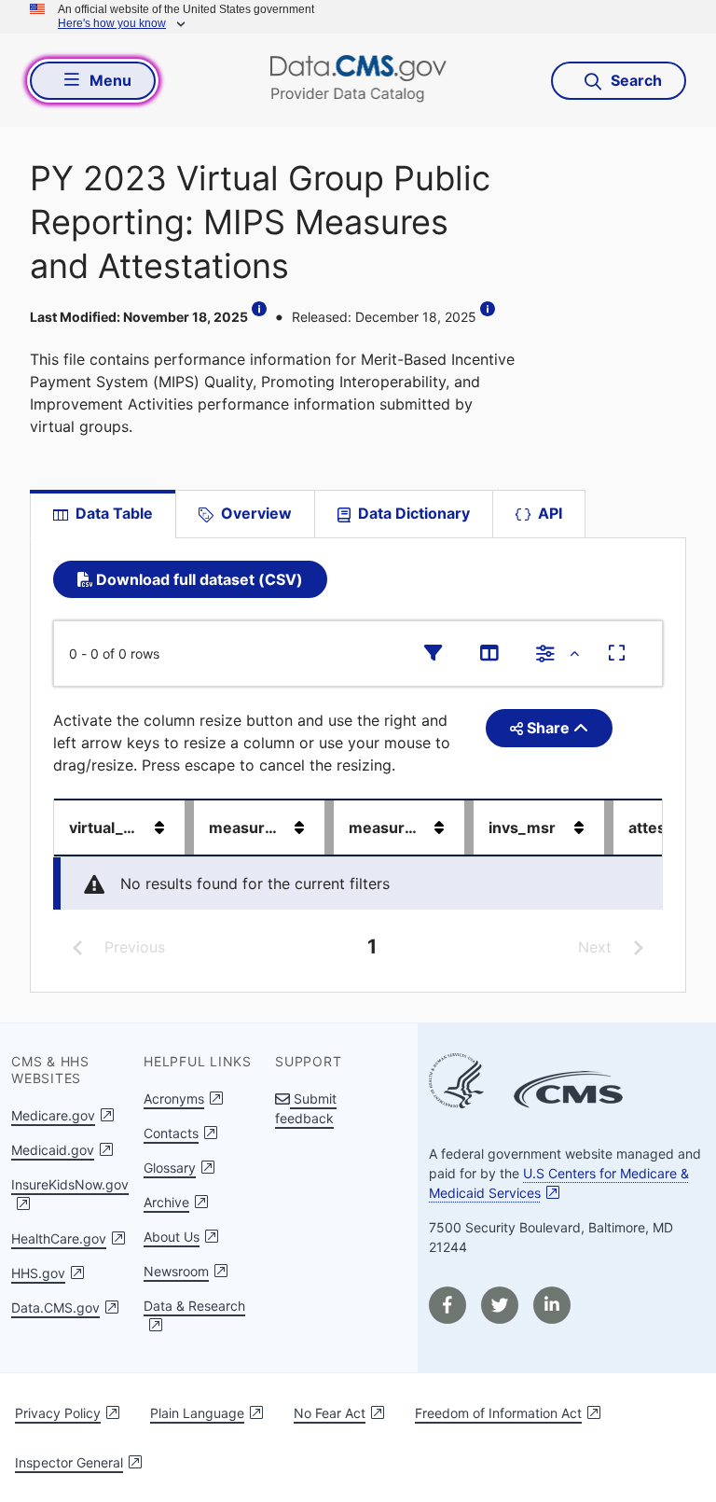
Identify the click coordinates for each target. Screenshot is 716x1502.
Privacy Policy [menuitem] (58, 1413)
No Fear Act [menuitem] (329, 1413)
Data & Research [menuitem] (194, 1306)
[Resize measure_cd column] (329, 827)
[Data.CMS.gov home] (358, 80)
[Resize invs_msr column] (608, 827)
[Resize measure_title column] (469, 827)
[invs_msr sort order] (579, 827)
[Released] (489, 309)
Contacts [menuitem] (171, 1133)
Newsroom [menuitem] (176, 1271)
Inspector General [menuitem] (69, 1462)
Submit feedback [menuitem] (306, 1108)
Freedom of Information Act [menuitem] (498, 1413)
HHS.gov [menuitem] (38, 1273)
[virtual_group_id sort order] (159, 827)
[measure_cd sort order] (299, 827)
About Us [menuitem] (172, 1237)
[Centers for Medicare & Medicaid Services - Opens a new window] (568, 1092)
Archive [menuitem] (166, 1202)
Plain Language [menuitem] (197, 1413)
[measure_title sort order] (439, 827)
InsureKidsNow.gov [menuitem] (70, 1184)
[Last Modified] (261, 309)
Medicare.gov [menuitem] (53, 1115)
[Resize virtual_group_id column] (189, 827)
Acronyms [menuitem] (174, 1098)
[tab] (244, 514)
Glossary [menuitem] (170, 1167)
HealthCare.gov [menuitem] (58, 1238)
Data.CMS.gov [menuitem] (55, 1307)
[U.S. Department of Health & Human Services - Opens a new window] (456, 1083)
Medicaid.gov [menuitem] (52, 1150)
